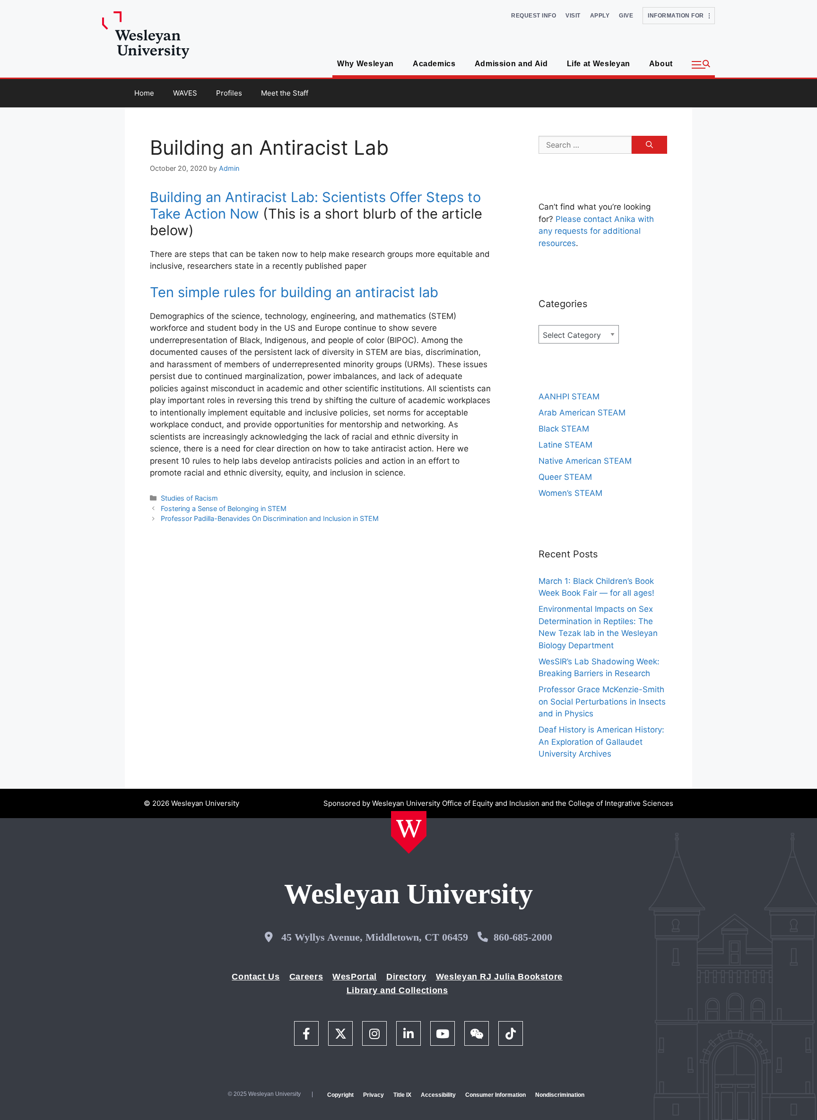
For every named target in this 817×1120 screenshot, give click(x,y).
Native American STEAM (585, 461)
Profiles (229, 92)
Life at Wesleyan (598, 64)
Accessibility (438, 1095)
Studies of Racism (189, 498)
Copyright (340, 1095)
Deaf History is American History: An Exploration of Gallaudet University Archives (601, 741)
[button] (701, 64)
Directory (406, 976)
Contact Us (255, 976)
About (661, 64)
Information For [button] (678, 15)
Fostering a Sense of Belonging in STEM (224, 508)
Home (144, 92)
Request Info (533, 15)
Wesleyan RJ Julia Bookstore (499, 976)
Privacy (373, 1095)
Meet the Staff (284, 92)
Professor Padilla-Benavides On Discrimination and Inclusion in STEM (270, 518)
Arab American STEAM (582, 412)
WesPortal (354, 976)
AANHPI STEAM (569, 396)
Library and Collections (397, 990)
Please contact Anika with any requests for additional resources (596, 231)
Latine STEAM (565, 445)
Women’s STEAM (570, 493)
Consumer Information (495, 1095)
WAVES (185, 92)
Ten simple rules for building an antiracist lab (294, 292)
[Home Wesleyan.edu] (408, 832)
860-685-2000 (523, 937)
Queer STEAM (565, 477)
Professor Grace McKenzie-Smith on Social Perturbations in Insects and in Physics (602, 701)
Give (626, 15)
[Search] (649, 145)
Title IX (402, 1095)
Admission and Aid (511, 64)
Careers (306, 976)
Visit (573, 15)
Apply (600, 15)
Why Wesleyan (365, 64)
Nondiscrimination (559, 1095)
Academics (434, 64)
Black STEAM (564, 428)
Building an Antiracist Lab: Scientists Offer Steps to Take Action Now (315, 205)
